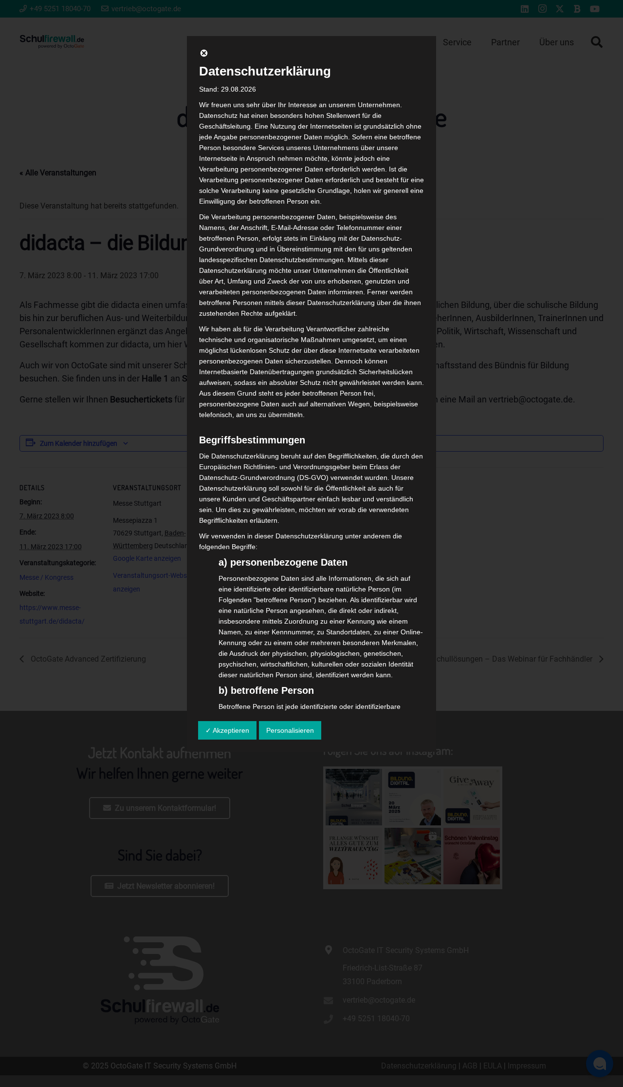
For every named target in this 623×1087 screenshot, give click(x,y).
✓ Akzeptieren (227, 730)
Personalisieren (290, 730)
